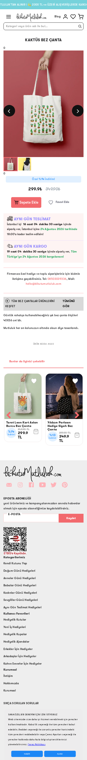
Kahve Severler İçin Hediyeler (22, 663)
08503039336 (57, 279)
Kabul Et (27, 753)
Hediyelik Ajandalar (16, 641)
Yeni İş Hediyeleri (14, 627)
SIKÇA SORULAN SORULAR (21, 703)
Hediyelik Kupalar (15, 634)
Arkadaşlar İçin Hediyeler (19, 656)
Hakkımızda (11, 683)
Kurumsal (9, 690)
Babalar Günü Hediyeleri (19, 585)
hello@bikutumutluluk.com (43, 283)
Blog (58, 16)
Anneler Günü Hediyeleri (19, 578)
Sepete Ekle (28, 202)
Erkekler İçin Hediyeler (17, 649)
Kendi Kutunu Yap (15, 563)
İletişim (8, 676)
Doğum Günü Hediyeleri (19, 570)
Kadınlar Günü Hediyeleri (20, 592)
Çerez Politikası (36, 744)
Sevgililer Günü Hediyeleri (20, 600)
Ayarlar (60, 753)
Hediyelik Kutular (14, 619)
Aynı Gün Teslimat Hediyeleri (22, 607)
